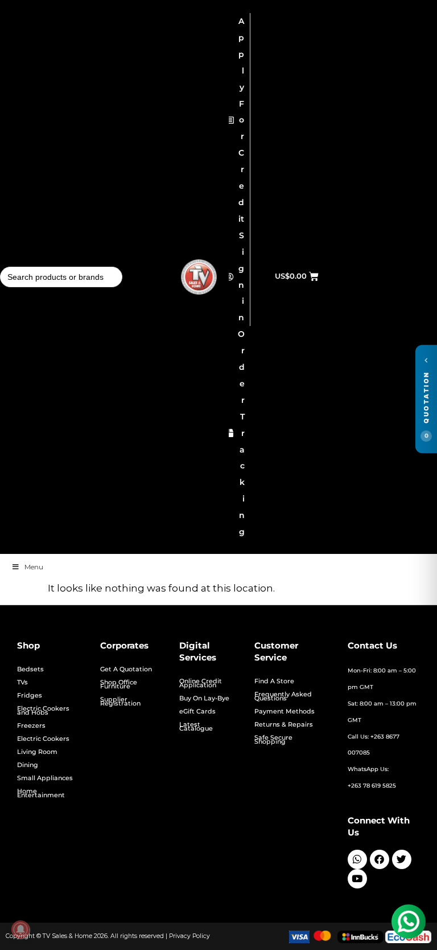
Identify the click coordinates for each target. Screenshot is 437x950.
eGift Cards (197, 711)
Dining (27, 765)
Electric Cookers (43, 739)
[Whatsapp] (357, 859)
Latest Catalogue (196, 726)
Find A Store (274, 681)
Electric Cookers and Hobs (43, 710)
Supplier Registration (120, 701)
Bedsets (30, 669)
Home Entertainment (41, 793)
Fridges (29, 695)
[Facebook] (379, 859)
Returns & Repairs (283, 724)
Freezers (31, 725)
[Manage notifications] (20, 929)
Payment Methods (284, 711)
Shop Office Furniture (118, 684)
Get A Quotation (126, 669)
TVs (22, 682)
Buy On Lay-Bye (204, 698)
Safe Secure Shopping (273, 739)
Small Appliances (45, 778)
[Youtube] (357, 878)
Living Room (37, 752)
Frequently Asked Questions (283, 696)
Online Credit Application (200, 683)
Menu (33, 566)
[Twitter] (401, 859)
